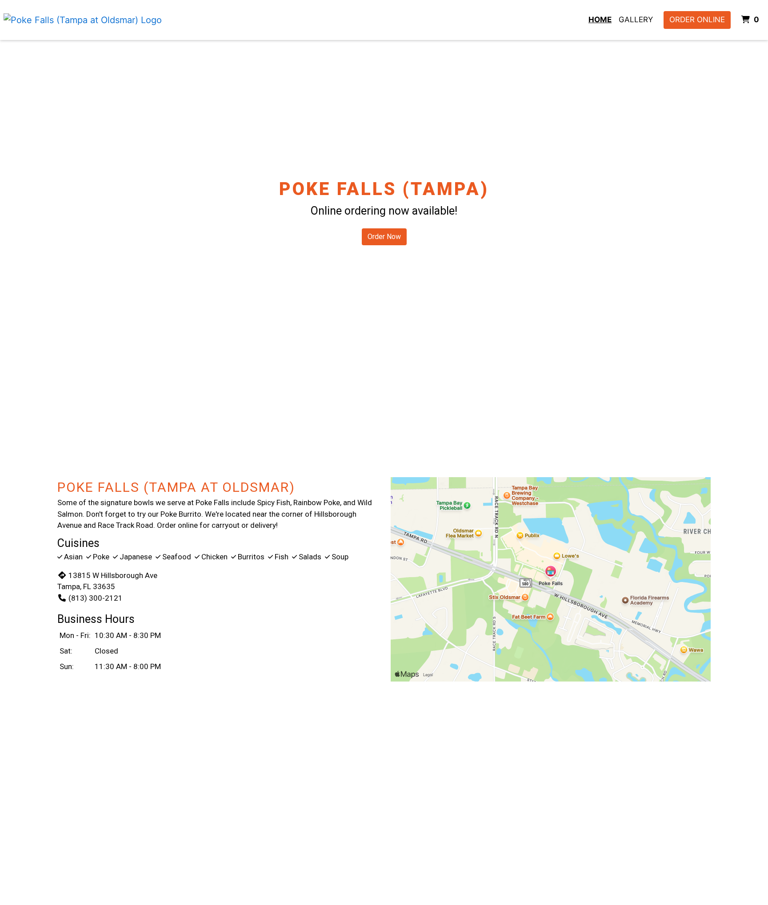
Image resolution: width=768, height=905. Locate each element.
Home (600, 19)
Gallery (636, 19)
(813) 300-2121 (95, 598)
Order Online (697, 19)
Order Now (384, 236)
